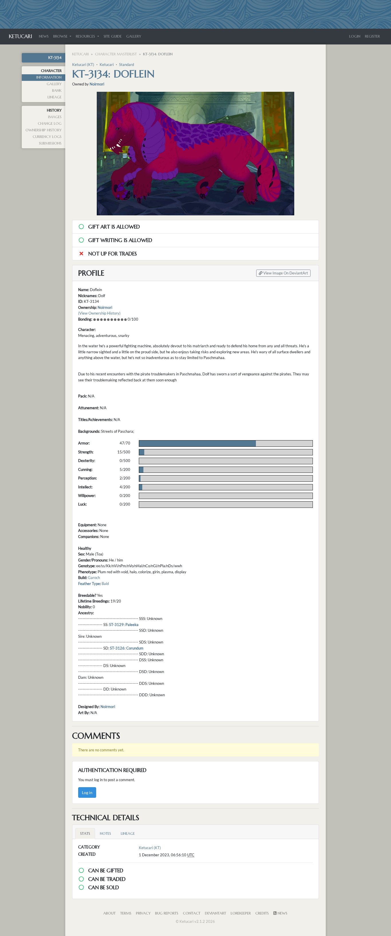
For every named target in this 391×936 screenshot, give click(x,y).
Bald (105, 583)
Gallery (133, 36)
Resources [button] (86, 36)
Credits (262, 913)
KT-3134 (55, 57)
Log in (87, 792)
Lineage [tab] (128, 833)
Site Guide (113, 36)
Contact (191, 913)
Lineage (55, 97)
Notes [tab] (105, 833)
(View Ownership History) (99, 313)
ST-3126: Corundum (126, 648)
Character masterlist (116, 54)
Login (354, 36)
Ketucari (20, 36)
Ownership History (43, 130)
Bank (57, 90)
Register (372, 36)
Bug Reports (166, 913)
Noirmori (97, 84)
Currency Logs (47, 136)
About (109, 913)
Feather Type (89, 583)
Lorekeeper (241, 913)
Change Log (50, 123)
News (44, 36)
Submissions (50, 143)
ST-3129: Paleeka (124, 624)
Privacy (143, 913)
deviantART (215, 913)
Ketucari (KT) (83, 64)
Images (55, 117)
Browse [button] (61, 36)
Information (49, 77)
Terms (125, 913)
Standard (126, 64)
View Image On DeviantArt (285, 273)
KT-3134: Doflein (113, 73)
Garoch (94, 577)
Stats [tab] (85, 833)
